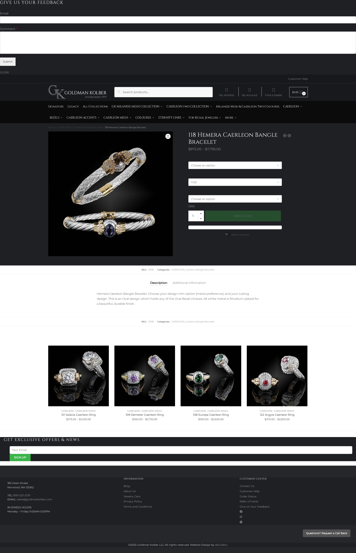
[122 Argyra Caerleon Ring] (277, 376)
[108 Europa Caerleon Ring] (211, 376)
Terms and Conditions (138, 506)
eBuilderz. (221, 545)
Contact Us (247, 486)
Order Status (248, 496)
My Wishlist (226, 94)
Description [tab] (158, 283)
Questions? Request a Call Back (326, 533)
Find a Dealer (273, 94)
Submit (8, 61)
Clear (191, 205)
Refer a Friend (249, 501)
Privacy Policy (133, 501)
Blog (127, 486)
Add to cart (243, 216)
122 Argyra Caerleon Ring (277, 414)
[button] (168, 136)
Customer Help (298, 79)
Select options (78, 427)
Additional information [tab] (189, 283)
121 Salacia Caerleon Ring (78, 414)
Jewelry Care (132, 496)
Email (4, 13)
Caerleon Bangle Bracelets (87, 127)
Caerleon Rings (85, 411)
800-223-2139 (21, 495)
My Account (249, 94)
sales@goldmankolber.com (34, 499)
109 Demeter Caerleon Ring (145, 414)
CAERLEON (64, 127)
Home (51, 127)
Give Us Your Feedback (254, 506)
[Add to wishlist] (104, 350)
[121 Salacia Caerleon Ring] (78, 376)
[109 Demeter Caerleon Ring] (144, 376)
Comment (8, 29)
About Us (130, 491)
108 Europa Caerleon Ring (211, 414)
